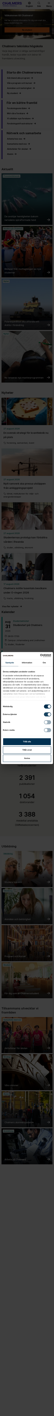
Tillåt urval (27, 750)
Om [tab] (44, 663)
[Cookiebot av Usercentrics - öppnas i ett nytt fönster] (40, 655)
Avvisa (27, 758)
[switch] (47, 714)
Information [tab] (27, 663)
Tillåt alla (27, 742)
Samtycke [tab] (9, 663)
